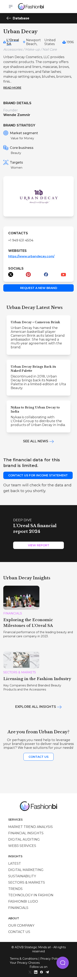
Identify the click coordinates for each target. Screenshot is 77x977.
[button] (62, 963)
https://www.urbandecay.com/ (31, 256)
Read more (12, 88)
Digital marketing (26, 870)
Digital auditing (24, 839)
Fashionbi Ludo (23, 901)
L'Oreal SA (13, 42)
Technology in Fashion (30, 895)
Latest (14, 863)
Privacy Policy (50, 958)
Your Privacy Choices (25, 963)
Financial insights (26, 833)
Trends (15, 889)
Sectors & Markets (26, 882)
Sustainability (22, 876)
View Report (38, 545)
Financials (18, 908)
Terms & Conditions (24, 958)
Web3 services (22, 846)
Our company (21, 925)
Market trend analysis (30, 827)
